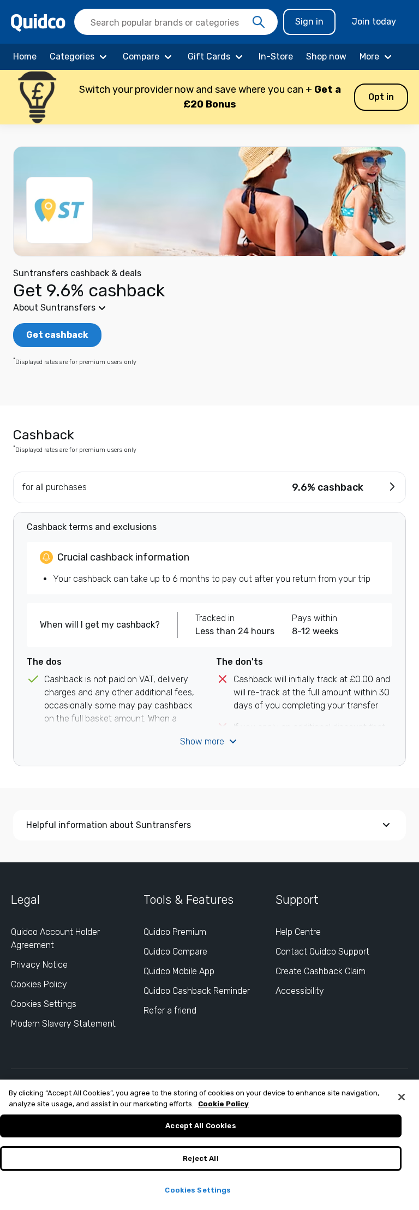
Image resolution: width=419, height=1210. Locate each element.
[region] (209, 1145)
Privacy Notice (39, 964)
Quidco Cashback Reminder (196, 991)
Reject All (200, 1158)
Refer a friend (169, 1010)
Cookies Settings (43, 1004)
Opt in (381, 97)
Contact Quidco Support (322, 951)
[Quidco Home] (38, 22)
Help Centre (298, 932)
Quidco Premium (174, 932)
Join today (374, 21)
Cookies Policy (39, 984)
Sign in (309, 21)
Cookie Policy (223, 1104)
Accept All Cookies (200, 1126)
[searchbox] (176, 22)
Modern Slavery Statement (63, 1023)
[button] (209, 97)
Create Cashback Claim (321, 971)
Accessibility (300, 991)
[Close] (402, 1097)
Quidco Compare (175, 951)
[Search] (259, 22)
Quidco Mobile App (178, 971)
